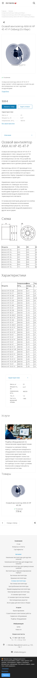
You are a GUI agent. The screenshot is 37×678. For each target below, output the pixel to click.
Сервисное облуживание (18, 616)
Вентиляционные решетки (18, 600)
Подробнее (5, 668)
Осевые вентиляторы (18, 581)
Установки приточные (18, 594)
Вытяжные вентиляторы (18, 575)
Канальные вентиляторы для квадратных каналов (18, 563)
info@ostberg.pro (20, 652)
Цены (18, 627)
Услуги (18, 607)
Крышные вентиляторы (18, 578)
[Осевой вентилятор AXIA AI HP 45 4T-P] (18, 54)
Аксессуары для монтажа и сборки (18, 603)
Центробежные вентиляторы (18, 586)
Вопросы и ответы (18, 547)
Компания (18, 541)
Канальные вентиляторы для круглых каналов (18, 558)
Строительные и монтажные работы (18, 613)
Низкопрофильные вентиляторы (19, 592)
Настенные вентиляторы (18, 584)
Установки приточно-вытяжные (18, 597)
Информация (18, 624)
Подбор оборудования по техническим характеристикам (18, 443)
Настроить (4, 671)
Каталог (18, 554)
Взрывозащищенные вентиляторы (18, 589)
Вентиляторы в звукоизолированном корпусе (18, 572)
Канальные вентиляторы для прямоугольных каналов (18, 567)
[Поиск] (34, 3)
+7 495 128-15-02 (18, 638)
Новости (18, 629)
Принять (5, 675)
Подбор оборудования (18, 619)
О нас (18, 544)
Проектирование (18, 611)
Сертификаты (18, 549)
